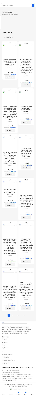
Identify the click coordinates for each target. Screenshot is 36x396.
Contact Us (5, 342)
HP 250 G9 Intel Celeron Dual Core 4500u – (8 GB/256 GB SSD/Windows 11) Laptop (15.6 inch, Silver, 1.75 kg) (26, 152)
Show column (8, 37)
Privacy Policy (5, 357)
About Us (4, 339)
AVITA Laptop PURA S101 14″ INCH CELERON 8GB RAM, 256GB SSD (26, 109)
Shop (3, 345)
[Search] (33, 5)
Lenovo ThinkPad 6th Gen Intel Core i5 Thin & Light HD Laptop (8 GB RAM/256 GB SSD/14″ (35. (9, 63)
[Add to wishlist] (14, 44)
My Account (5, 348)
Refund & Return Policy (8, 360)
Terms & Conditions (7, 354)
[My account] (34, 1)
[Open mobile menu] (1, 1)
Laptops (10, 68)
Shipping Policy (6, 363)
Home (4, 12)
